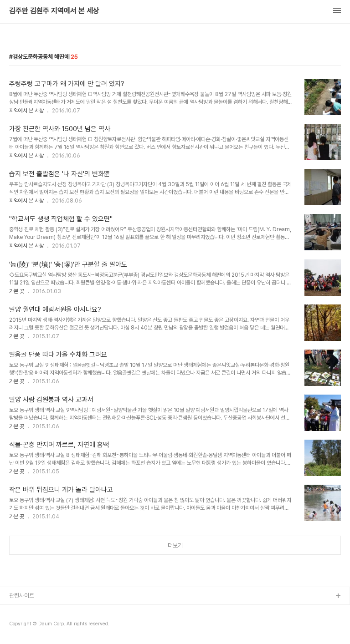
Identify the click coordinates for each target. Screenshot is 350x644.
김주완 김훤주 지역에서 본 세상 (54, 11)
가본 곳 (16, 291)
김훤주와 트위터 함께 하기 (39, 625)
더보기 (175, 545)
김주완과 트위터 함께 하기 (39, 611)
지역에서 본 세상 (26, 110)
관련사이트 (21, 595)
